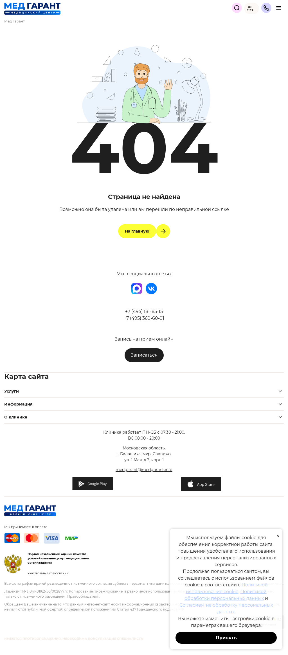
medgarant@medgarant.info (144, 469)
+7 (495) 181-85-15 (144, 311)
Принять (226, 637)
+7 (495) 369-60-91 (144, 318)
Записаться (144, 355)
